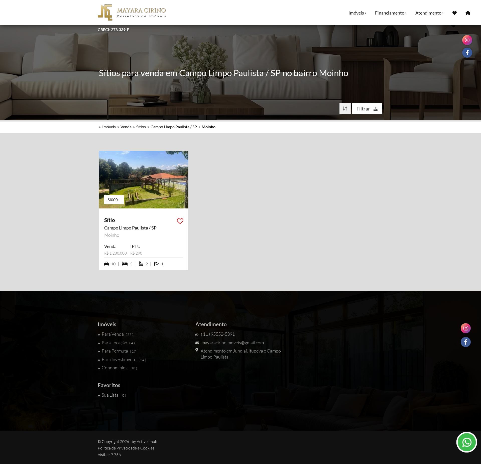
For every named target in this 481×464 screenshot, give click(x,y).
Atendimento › (429, 13)
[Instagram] (466, 328)
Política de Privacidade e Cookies (126, 447)
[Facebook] (466, 342)
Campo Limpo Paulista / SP (174, 126)
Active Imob (147, 441)
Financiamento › (391, 13)
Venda (126, 126)
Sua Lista (114, 395)
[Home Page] (467, 12)
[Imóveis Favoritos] (454, 12)
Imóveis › (357, 13)
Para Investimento (124, 359)
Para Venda (117, 334)
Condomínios (119, 367)
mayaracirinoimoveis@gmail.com (232, 342)
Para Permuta (120, 351)
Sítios (141, 126)
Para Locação (118, 342)
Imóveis (109, 126)
